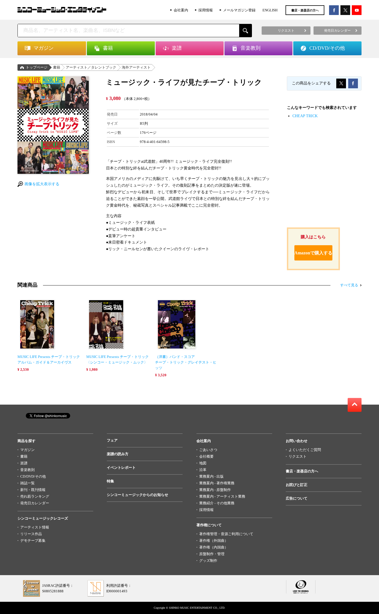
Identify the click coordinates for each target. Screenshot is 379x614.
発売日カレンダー (34, 503)
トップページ (36, 67)
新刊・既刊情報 (33, 490)
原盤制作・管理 (211, 554)
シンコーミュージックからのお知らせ (137, 495)
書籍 (56, 67)
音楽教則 (27, 470)
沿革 (202, 470)
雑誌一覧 (27, 483)
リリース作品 (31, 534)
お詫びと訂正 (296, 485)
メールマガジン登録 (239, 10)
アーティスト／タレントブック (91, 67)
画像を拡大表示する (41, 184)
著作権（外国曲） (213, 540)
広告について (296, 498)
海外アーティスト (136, 67)
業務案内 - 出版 (211, 476)
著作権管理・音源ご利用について (226, 534)
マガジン (27, 450)
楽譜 (23, 463)
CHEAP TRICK (305, 116)
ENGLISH (269, 10)
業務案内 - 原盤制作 (215, 490)
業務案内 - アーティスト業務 (222, 496)
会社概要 (206, 456)
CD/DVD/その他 (33, 476)
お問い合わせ (296, 441)
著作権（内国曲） (213, 547)
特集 (110, 481)
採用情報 (205, 10)
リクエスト (298, 456)
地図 (202, 463)
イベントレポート (121, 467)
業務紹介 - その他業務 (216, 503)
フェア (112, 440)
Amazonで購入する (313, 252)
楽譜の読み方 (117, 454)
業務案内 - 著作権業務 (216, 483)
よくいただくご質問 (305, 450)
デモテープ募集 (33, 540)
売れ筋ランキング (34, 496)
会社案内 (181, 10)
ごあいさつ (208, 450)
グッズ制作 (208, 560)
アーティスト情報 (34, 527)
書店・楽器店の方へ (305, 10)
